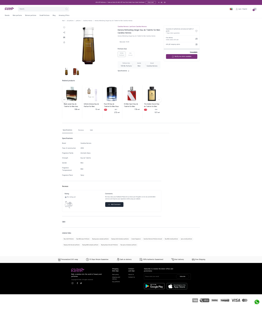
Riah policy (115, 275)
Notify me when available (183, 57)
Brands (7, 15)
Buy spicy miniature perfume (129, 245)
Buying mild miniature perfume (120, 239)
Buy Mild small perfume (171, 239)
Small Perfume (44, 15)
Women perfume (30, 15)
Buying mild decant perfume (72, 245)
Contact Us (131, 277)
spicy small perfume (186, 239)
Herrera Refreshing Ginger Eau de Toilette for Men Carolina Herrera (113, 21)
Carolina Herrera (87, 21)
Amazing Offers (64, 15)
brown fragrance (136, 239)
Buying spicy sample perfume (100, 239)
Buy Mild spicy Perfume (82, 239)
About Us (131, 275)
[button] (67, 9)
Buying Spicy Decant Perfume (109, 245)
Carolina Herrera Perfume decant (152, 239)
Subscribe (182, 276)
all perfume (70, 21)
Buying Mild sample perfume (90, 245)
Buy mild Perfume (69, 239)
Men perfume (17, 15)
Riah (63, 21)
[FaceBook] (77, 283)
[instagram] (72, 283)
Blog (54, 15)
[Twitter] (81, 283)
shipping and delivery (116, 278)
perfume (78, 21)
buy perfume (116, 282)
